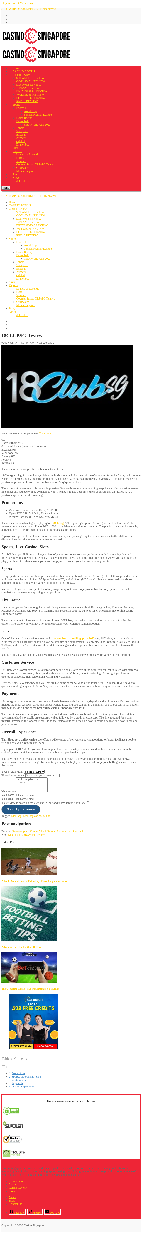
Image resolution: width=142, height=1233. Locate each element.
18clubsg (16, 816)
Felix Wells (8, 343)
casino (46, 816)
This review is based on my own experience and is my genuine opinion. (43, 802)
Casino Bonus (17, 1181)
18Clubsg (58, 523)
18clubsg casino (32, 816)
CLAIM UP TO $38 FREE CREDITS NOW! (28, 9)
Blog (12, 1200)
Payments (17, 1083)
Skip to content (10, 3)
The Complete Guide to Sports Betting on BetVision (30, 988)
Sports (12, 1184)
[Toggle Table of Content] (4, 1066)
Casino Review (45, 343)
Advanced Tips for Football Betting (21, 947)
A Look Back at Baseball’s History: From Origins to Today (34, 881)
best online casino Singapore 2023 (74, 638)
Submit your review (21, 809)
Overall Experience (23, 1086)
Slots (12, 1191)
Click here (45, 433)
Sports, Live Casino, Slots (26, 1076)
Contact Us (15, 1203)
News (12, 1197)
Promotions (18, 1073)
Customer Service (22, 1079)
